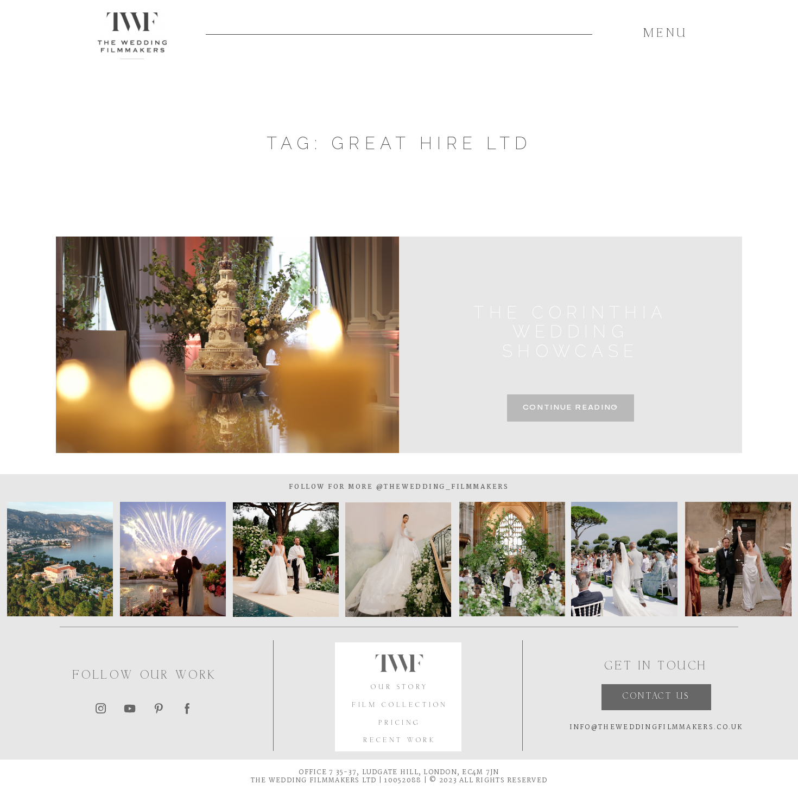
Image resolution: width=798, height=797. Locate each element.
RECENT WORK (399, 740)
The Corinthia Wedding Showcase (570, 332)
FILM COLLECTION (399, 705)
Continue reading (570, 407)
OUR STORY (399, 687)
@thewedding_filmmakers (441, 487)
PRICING (399, 723)
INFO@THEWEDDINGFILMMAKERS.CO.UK (656, 727)
